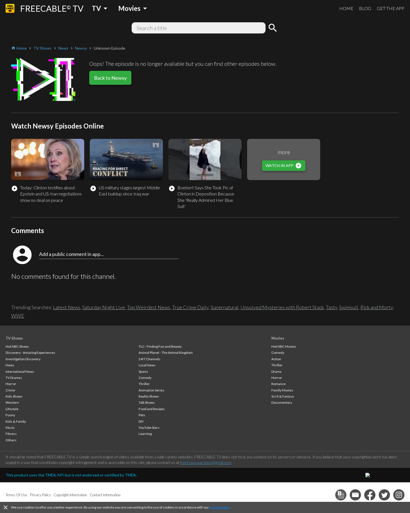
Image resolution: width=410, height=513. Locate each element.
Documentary (281, 402)
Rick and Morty (376, 307)
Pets (142, 415)
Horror (11, 384)
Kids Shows (14, 396)
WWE (17, 316)
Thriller (144, 384)
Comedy (145, 378)
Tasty (331, 307)
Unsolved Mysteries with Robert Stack (282, 307)
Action (276, 359)
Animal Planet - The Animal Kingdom (166, 352)
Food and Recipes (152, 409)
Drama (276, 371)
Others (11, 440)
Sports (143, 371)
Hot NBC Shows (17, 346)
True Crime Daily (190, 307)
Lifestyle (12, 409)
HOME (346, 8)
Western (12, 402)
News (10, 365)
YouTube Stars (149, 427)
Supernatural (224, 307)
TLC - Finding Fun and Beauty (160, 346)
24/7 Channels (149, 359)
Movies (277, 338)
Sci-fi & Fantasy (282, 396)
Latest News (66, 307)
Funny (10, 415)
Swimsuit (348, 307)
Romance (278, 384)
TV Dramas (14, 378)
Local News (147, 365)
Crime (10, 390)
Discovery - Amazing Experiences (30, 352)
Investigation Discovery (23, 359)
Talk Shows (147, 402)
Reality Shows (149, 396)
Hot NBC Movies (283, 346)
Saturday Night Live (103, 307)
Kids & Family (16, 421)
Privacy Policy (219, 507)
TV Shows (14, 338)
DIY (141, 421)
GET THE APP (390, 8)
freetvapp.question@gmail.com (205, 462)
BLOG (365, 8)
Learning (145, 434)
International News (20, 371)
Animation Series (151, 390)
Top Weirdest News (148, 307)
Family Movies (282, 390)
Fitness (11, 434)
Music (10, 427)
